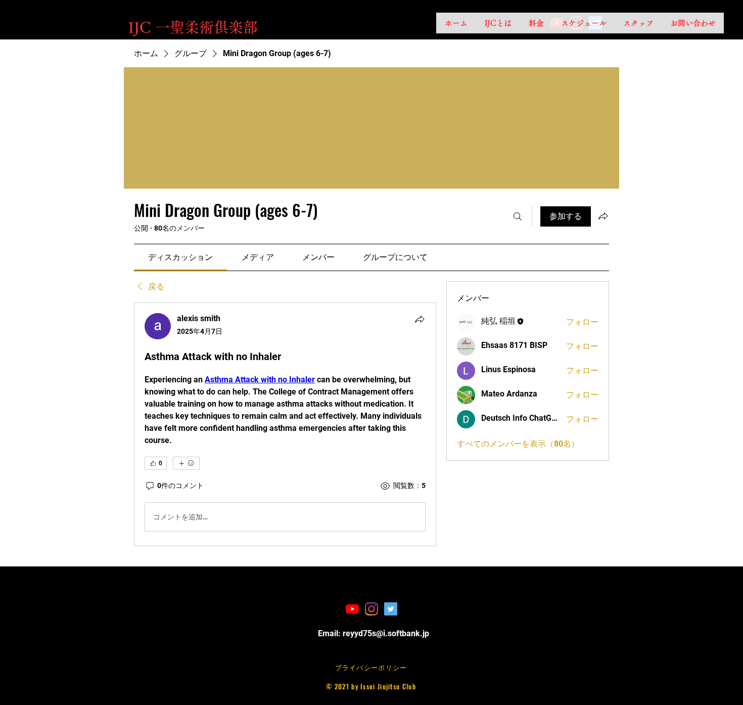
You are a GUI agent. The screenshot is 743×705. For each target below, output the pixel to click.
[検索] (518, 216)
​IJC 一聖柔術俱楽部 (193, 27)
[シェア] (419, 319)
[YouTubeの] (352, 608)
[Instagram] (371, 608)
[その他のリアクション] (186, 463)
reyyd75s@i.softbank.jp (386, 633)
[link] (180, 257)
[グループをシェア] (603, 216)
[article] (285, 424)
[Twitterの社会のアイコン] (390, 608)
